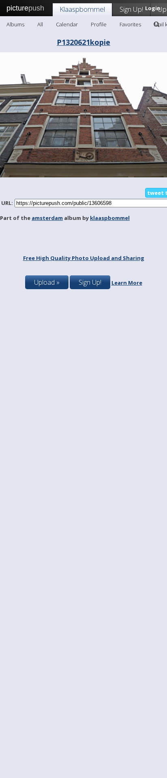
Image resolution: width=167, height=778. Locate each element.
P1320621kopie (83, 42)
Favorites (130, 24)
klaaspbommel (110, 218)
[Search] (156, 24)
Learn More (126, 282)
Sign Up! (131, 9)
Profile (99, 24)
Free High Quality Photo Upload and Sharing (83, 258)
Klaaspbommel (82, 9)
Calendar (67, 24)
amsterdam (47, 218)
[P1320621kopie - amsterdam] (83, 175)
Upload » (47, 282)
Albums (15, 24)
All (40, 24)
